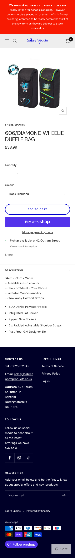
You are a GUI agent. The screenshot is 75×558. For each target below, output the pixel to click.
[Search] (15, 41)
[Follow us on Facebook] (9, 458)
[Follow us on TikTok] (28, 458)
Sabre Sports (15, 124)
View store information (23, 246)
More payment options (37, 232)
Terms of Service (53, 366)
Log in (46, 381)
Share (9, 254)
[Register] (64, 495)
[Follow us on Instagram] (19, 458)
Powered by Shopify (38, 511)
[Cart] (68, 41)
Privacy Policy (51, 373)
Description (14, 270)
